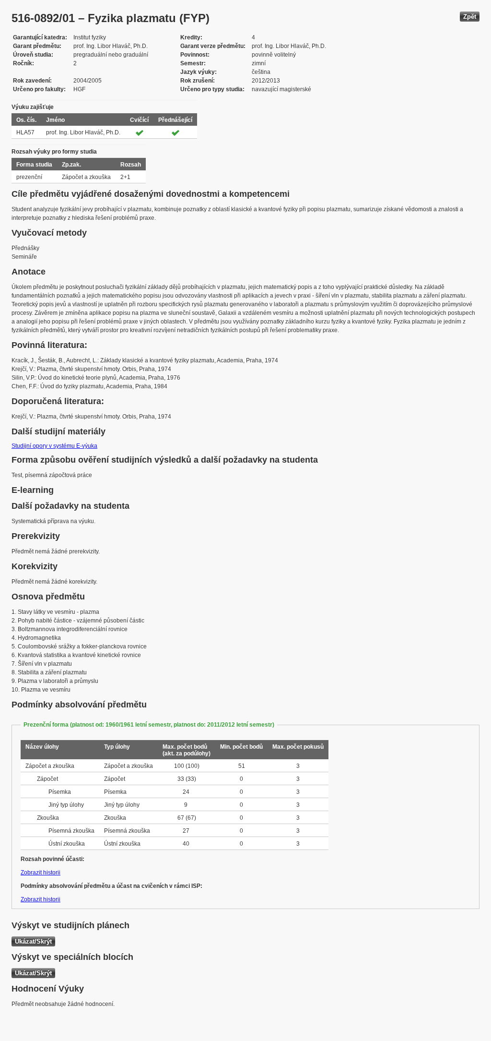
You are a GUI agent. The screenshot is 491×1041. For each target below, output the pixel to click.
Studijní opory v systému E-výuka (54, 446)
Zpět (469, 16)
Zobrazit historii (40, 872)
